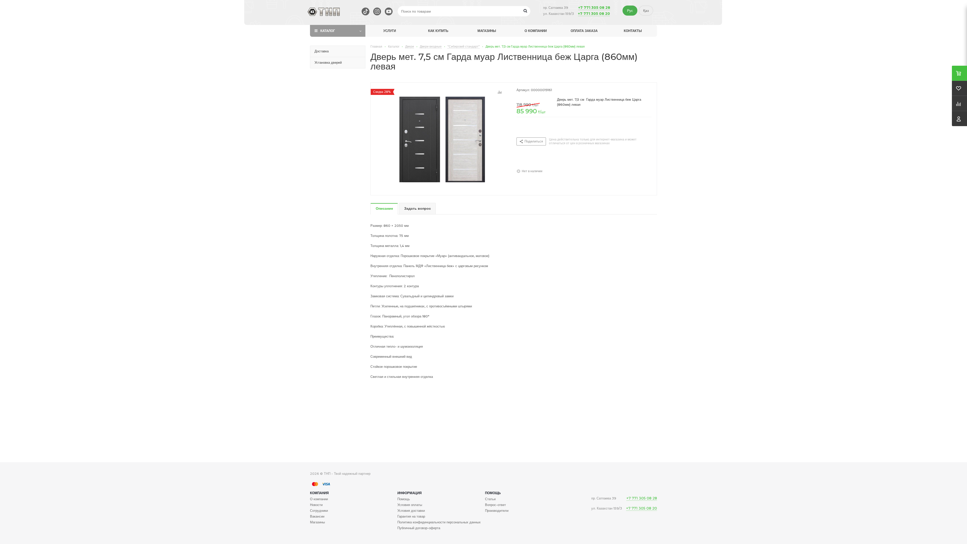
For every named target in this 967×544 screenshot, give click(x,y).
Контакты (633, 31)
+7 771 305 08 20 (594, 13)
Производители (496, 511)
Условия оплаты (409, 505)
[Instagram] (377, 11)
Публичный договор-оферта (418, 528)
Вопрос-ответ (495, 505)
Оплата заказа (584, 31)
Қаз (646, 10)
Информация (409, 493)
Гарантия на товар (411, 516)
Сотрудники (319, 511)
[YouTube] (389, 11)
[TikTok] (365, 11)
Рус (630, 10)
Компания (319, 493)
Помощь (493, 493)
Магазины (486, 31)
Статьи (490, 499)
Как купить (438, 31)
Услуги (389, 31)
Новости (316, 505)
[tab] (384, 209)
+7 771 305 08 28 (594, 7)
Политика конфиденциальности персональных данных (439, 522)
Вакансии (317, 516)
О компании (536, 31)
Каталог (327, 31)
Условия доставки (411, 511)
